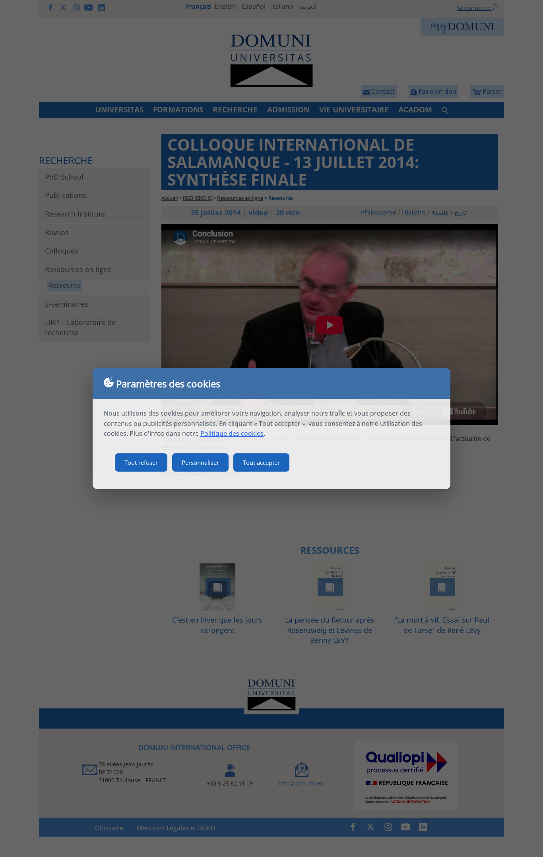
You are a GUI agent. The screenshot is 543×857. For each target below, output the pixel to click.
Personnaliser (200, 462)
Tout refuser (141, 462)
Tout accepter (261, 462)
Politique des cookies (232, 433)
